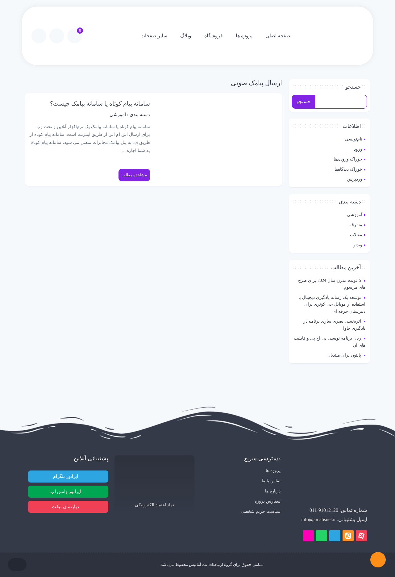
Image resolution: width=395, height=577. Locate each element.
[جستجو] (38, 35)
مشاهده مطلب (134, 175)
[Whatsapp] (321, 535)
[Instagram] (308, 535)
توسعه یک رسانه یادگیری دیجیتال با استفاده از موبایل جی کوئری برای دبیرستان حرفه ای (331, 304)
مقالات (356, 234)
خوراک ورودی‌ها (348, 159)
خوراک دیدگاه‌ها (348, 169)
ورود (358, 149)
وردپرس (354, 179)
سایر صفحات (153, 35)
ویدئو (357, 244)
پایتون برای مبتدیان (344, 355)
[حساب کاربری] (56, 35)
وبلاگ (185, 35)
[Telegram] (334, 535)
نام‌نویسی (353, 138)
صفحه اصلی (277, 35)
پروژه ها (244, 35)
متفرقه (355, 224)
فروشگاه (213, 35)
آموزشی (354, 214)
